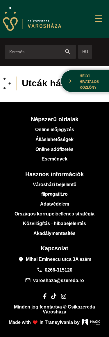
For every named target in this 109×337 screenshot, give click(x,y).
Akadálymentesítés (54, 233)
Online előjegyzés (54, 129)
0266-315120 (54, 270)
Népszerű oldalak (54, 119)
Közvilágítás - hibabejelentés (54, 223)
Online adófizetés (54, 149)
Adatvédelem (54, 204)
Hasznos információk (54, 174)
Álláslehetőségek (54, 139)
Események (54, 158)
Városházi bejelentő (54, 184)
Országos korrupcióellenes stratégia (54, 213)
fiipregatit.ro (54, 194)
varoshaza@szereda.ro (54, 280)
